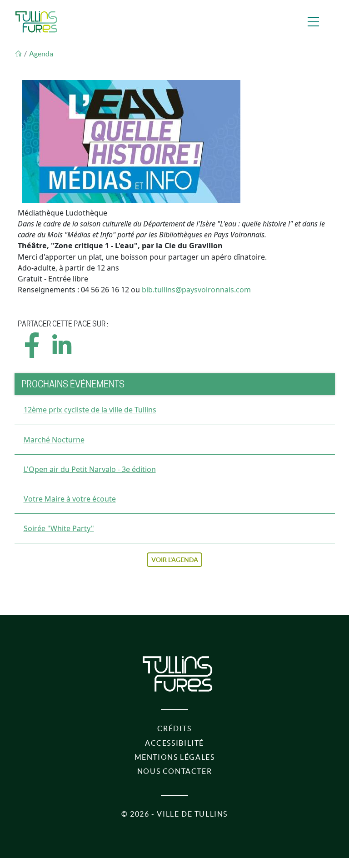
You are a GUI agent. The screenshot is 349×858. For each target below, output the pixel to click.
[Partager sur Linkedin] (61, 353)
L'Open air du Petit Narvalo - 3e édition (90, 469)
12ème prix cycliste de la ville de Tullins (90, 410)
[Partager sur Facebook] (32, 353)
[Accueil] (36, 21)
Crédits (174, 728)
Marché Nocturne (54, 440)
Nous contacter (174, 771)
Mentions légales (175, 757)
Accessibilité (174, 743)
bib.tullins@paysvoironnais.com (196, 290)
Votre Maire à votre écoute (70, 499)
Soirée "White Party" (59, 528)
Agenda (41, 54)
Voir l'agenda (174, 559)
